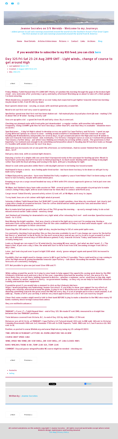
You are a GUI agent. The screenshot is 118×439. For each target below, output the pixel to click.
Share (89, 384)
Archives (91, 41)
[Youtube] (12, 3)
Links (83, 41)
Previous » (28, 83)
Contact (74, 41)
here (98, 52)
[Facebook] (6, 3)
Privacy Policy (63, 432)
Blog (100, 41)
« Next (12, 83)
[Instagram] (18, 3)
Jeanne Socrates (29, 396)
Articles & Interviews (47, 41)
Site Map (52, 432)
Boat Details (29, 41)
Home (19, 41)
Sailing (11, 373)
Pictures (62, 41)
